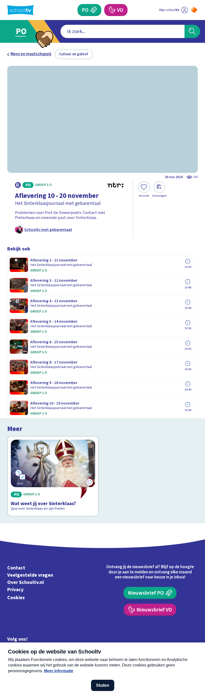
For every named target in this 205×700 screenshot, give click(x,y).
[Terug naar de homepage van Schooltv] (20, 10)
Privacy (15, 589)
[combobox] (122, 31)
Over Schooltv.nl (25, 582)
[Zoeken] (192, 31)
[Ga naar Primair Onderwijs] (24, 31)
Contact (16, 567)
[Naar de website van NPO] (194, 10)
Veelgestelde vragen (30, 575)
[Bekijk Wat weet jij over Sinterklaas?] (52, 476)
